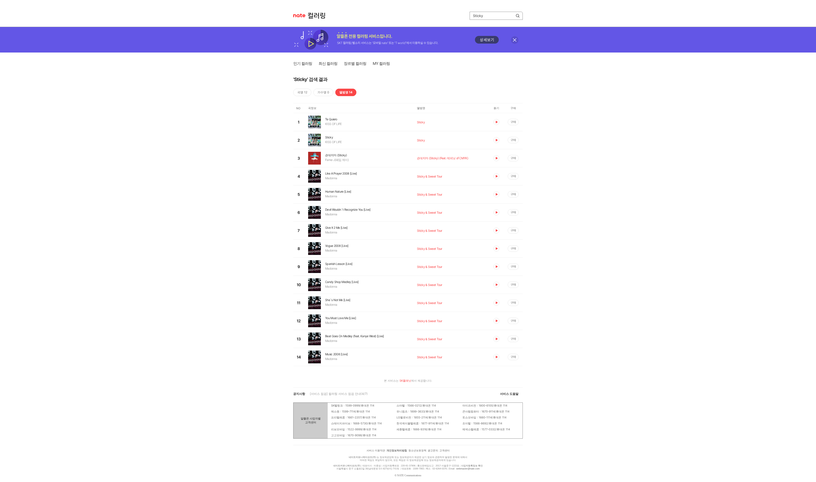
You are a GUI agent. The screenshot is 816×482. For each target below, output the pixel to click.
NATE (299, 15)
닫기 (514, 40)
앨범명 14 (345, 92)
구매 (513, 122)
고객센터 (444, 450)
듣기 (496, 122)
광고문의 (433, 450)
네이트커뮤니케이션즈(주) (362, 457)
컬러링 (318, 16)
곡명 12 (302, 92)
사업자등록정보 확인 (472, 465)
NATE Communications (409, 475)
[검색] (518, 16)
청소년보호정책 (417, 450)
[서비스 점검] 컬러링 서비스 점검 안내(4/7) (339, 393)
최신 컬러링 (328, 63)
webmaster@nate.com (468, 468)
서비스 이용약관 (376, 450)
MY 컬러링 (381, 63)
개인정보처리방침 (397, 450)
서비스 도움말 (509, 393)
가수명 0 (323, 92)
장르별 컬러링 (355, 63)
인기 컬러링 (302, 63)
